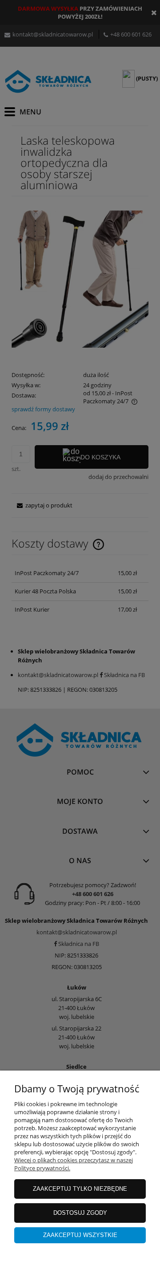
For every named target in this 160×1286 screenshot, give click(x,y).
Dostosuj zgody (80, 1212)
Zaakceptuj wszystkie (80, 1235)
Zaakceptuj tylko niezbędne (80, 1188)
